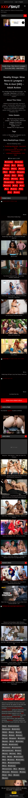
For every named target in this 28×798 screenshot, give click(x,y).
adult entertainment (14, 726)
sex (7, 188)
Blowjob (12, 735)
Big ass (20, 165)
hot (22, 178)
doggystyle (21, 172)
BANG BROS (16, 729)
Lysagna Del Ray (9, 182)
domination (21, 738)
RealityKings (9, 161)
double (7, 175)
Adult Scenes (7, 729)
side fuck (14, 188)
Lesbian (10, 715)
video (5, 775)
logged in (9, 410)
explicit (7, 178)
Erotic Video (20, 741)
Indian (10, 756)
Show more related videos (14, 400)
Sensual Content (7, 768)
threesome (15, 771)
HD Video (15, 178)
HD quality (10, 720)
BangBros (9, 709)
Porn (5, 765)
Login (16, 1)
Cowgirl (12, 172)
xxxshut (17, 192)
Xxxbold (17, 775)
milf (4, 759)
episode (5, 741)
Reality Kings (15, 708)
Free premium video (8, 750)
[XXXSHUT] (11, 6)
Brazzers (9, 708)
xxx (10, 192)
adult (5, 726)
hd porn (5, 753)
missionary (20, 182)
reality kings (19, 161)
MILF (22, 713)
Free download (17, 747)
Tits (21, 188)
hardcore (19, 750)
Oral (22, 185)
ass (14, 165)
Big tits (14, 168)
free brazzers (7, 747)
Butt (6, 172)
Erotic (21, 175)
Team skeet (6, 771)
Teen (3, 715)
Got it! (14, 792)
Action (7, 165)
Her (20, 753)
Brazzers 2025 (16, 716)
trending (23, 771)
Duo (15, 175)
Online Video (20, 759)
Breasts (22, 168)
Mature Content (18, 756)
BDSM (5, 732)
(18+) (6, 715)
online (15, 185)
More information (14, 795)
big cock (7, 168)
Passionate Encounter (14, 762)
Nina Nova (7, 185)
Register (21, 1)
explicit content (14, 744)
